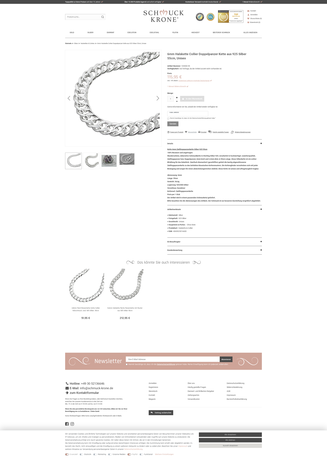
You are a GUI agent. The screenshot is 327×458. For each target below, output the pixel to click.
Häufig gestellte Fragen (197, 387)
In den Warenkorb (193, 99)
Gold (72, 32)
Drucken (204, 132)
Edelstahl (154, 32)
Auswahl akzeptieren (230, 445)
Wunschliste (256, 18)
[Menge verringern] (177, 101)
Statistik (87, 454)
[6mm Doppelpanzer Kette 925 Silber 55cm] (113, 98)
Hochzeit (195, 32)
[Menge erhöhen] (177, 97)
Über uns (191, 383)
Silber (90, 32)
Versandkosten (194, 399)
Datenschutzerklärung (235, 383)
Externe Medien (119, 454)
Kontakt (253, 11)
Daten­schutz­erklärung (133, 449)
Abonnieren (226, 359)
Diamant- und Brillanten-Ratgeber (201, 391)
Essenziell (74, 454)
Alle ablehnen (230, 440)
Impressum (231, 395)
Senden (173, 124)
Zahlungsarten (193, 395)
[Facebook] (67, 424)
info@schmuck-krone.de (96, 388)
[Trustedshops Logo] (200, 17)
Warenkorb (255, 22)
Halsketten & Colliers (87, 43)
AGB (228, 391)
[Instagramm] (72, 424)
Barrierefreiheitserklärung (237, 399)
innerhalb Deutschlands (201, 2)
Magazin (152, 399)
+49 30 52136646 (92, 383)
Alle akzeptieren (230, 434)
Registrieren (153, 387)
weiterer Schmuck (221, 32)
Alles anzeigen (250, 32)
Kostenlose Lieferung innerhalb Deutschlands (194, 81)
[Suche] (102, 17)
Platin (175, 32)
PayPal (134, 454)
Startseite (68, 43)
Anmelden (153, 383)
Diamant (110, 32)
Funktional (148, 454)
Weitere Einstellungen (164, 454)
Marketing (102, 454)
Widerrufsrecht (251, 2)
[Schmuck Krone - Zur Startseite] (163, 15)
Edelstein (131, 32)
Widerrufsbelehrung (234, 387)
